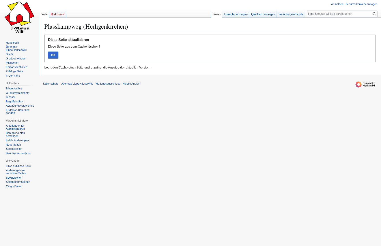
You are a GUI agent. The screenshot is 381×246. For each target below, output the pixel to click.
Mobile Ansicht (131, 83)
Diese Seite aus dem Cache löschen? (74, 46)
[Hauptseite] (19, 17)
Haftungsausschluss (108, 83)
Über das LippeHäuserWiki (77, 83)
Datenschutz (50, 83)
